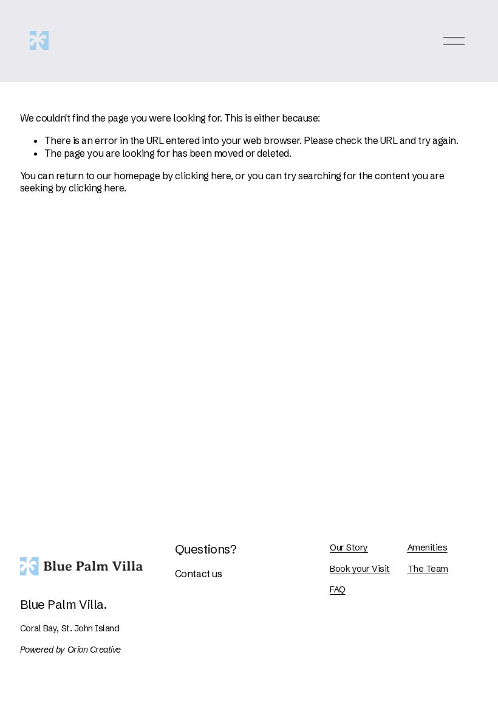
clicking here (203, 176)
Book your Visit (360, 568)
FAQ (338, 589)
